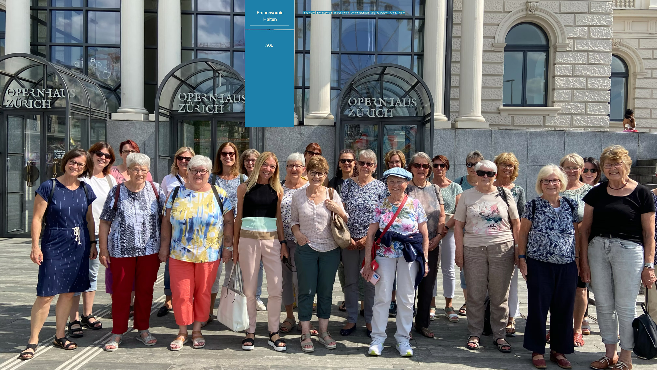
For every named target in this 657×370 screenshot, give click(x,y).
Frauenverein (270, 12)
